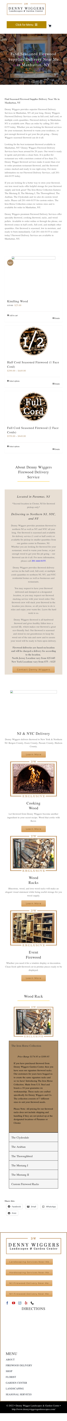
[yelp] (26, 1303)
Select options (14, 381)
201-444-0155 (39, 560)
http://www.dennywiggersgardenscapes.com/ (33, 1409)
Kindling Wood (17, 301)
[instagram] (19, 1303)
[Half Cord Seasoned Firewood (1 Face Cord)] (33, 341)
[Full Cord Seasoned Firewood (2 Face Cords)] (33, 406)
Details (57, 318)
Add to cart (13, 315)
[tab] (33, 1045)
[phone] (32, 1303)
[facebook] (7, 1303)
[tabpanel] (33, 1091)
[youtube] (13, 1303)
